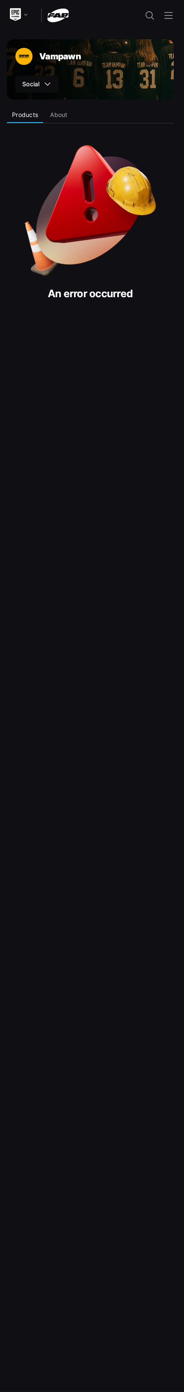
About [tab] (58, 114)
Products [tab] (25, 114)
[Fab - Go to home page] (58, 14)
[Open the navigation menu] (168, 15)
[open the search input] (150, 15)
